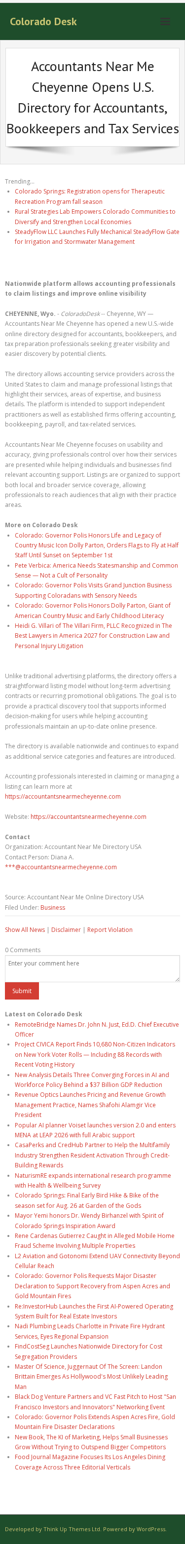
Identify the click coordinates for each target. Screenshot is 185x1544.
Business (52, 907)
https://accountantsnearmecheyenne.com (63, 796)
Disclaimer (66, 930)
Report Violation (110, 930)
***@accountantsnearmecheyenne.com (61, 867)
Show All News (25, 930)
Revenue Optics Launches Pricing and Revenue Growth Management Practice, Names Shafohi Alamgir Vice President (90, 1104)
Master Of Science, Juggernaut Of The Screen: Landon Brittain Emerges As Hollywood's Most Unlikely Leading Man (91, 1376)
